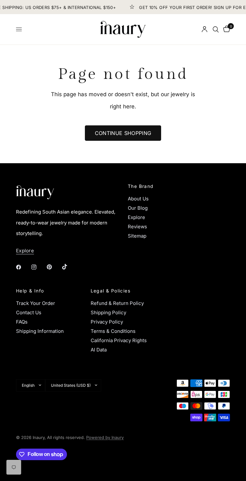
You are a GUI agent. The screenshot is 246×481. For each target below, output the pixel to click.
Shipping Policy (108, 312)
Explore (136, 217)
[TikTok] (69, 267)
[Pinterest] (54, 267)
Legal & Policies (110, 291)
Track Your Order (35, 303)
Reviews (137, 227)
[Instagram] (38, 267)
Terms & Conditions (113, 331)
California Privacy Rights (119, 340)
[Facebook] (23, 267)
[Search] (215, 29)
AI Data (99, 350)
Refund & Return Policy (117, 303)
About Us (138, 199)
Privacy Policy (107, 322)
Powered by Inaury (105, 437)
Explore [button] (25, 250)
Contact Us (28, 312)
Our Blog (138, 208)
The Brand (141, 186)
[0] (225, 29)
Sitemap (137, 236)
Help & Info (30, 291)
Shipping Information (40, 331)
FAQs (22, 322)
